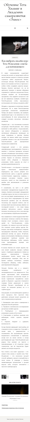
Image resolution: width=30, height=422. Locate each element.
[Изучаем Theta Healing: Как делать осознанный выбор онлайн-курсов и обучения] (5, 377)
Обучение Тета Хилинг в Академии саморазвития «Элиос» (15, 12)
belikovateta (18, 70)
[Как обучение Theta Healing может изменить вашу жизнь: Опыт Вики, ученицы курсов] (25, 377)
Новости (15, 57)
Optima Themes (19, 419)
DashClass (5, 405)
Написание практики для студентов (13, 408)
